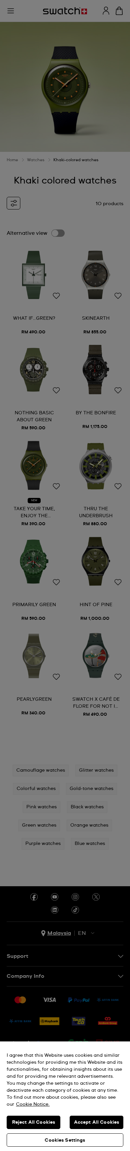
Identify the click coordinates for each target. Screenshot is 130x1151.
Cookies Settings (65, 1140)
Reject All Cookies (33, 1122)
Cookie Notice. (33, 1104)
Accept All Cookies (96, 1122)
